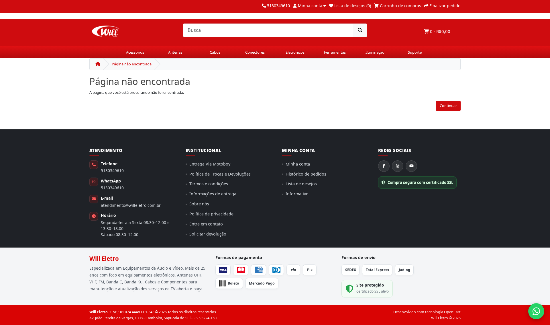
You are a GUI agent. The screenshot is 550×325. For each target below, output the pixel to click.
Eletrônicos (295, 52)
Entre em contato (206, 224)
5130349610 (112, 170)
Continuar (448, 105)
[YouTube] (411, 166)
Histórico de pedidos (306, 174)
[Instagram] (397, 166)
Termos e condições (208, 183)
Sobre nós (199, 204)
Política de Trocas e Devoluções (220, 174)
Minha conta (298, 164)
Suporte (415, 52)
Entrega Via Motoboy (209, 164)
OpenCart (452, 312)
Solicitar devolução (207, 234)
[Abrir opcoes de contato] (536, 311)
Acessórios (135, 52)
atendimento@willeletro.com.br (131, 205)
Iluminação (375, 52)
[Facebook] (384, 166)
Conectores (255, 52)
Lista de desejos (301, 183)
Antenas (175, 52)
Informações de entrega (212, 193)
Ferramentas (335, 52)
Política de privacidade (211, 214)
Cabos (215, 52)
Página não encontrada (132, 64)
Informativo (297, 193)
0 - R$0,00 (439, 31)
